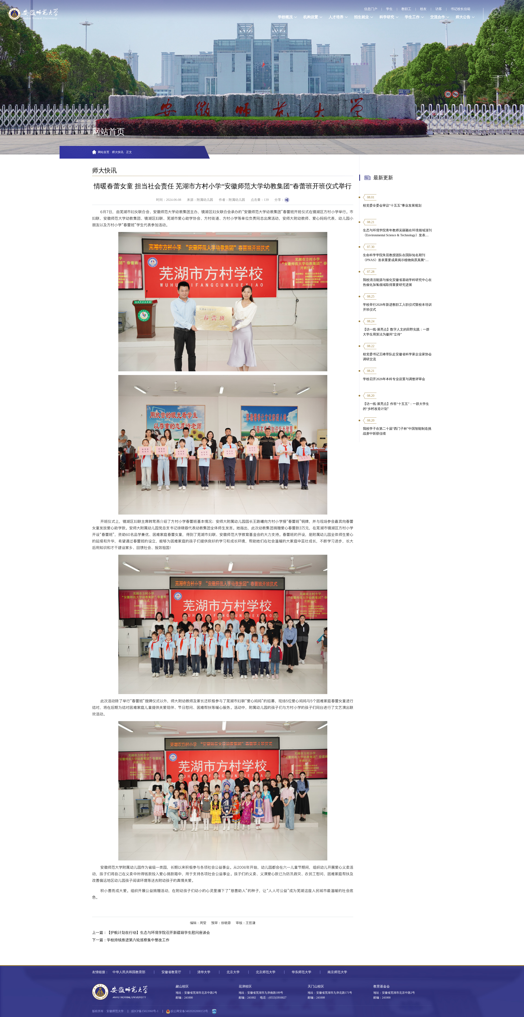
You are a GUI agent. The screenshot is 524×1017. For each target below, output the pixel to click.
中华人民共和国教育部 (129, 972)
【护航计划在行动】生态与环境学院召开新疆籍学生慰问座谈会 (158, 933)
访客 (438, 9)
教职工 (406, 9)
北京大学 (233, 972)
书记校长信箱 (460, 9)
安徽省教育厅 (171, 972)
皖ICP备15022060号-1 (144, 1011)
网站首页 (103, 152)
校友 (423, 9)
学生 (389, 9)
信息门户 (370, 9)
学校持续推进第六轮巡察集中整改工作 (138, 940)
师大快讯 (117, 152)
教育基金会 (381, 986)
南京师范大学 (337, 972)
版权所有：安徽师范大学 (108, 1011)
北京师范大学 (266, 972)
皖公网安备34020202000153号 (189, 1011)
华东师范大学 (301, 972)
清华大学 (203, 972)
